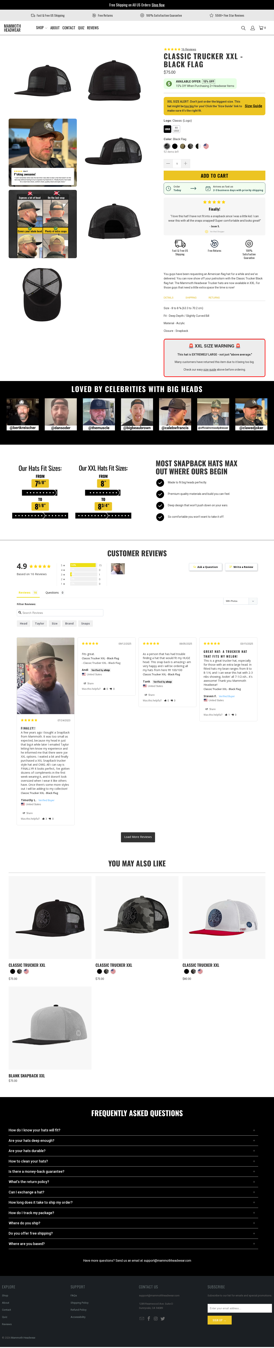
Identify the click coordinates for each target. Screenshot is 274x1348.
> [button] (138, 837)
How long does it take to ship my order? (41, 1202)
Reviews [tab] (24, 592)
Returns (214, 297)
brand (69, 623)
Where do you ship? (24, 1223)
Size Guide (253, 106)
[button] (42, 28)
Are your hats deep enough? (31, 1140)
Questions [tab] (52, 592)
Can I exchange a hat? (26, 1192)
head (23, 623)
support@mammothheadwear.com (167, 1260)
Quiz (4, 1316)
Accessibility (78, 1316)
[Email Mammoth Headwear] (142, 1319)
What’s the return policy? (29, 1182)
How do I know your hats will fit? (34, 1130)
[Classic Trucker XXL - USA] (26, 971)
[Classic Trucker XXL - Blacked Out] (12, 971)
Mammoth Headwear (23, 1337)
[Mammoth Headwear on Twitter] (163, 1319)
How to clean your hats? (28, 1161)
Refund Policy (78, 1309)
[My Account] (253, 28)
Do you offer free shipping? (31, 1233)
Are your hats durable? (27, 1151)
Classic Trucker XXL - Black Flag (39, 793)
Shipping (191, 297)
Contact (6, 1309)
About (5, 1302)
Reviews (7, 1324)
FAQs (74, 1295)
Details (169, 297)
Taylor (39, 623)
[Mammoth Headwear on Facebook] (149, 1319)
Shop (5, 1295)
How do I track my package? (31, 1213)
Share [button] (29, 813)
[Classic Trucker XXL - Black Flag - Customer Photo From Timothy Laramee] (118, 568)
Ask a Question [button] (207, 567)
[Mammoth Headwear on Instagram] (156, 1319)
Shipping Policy (79, 1302)
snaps (85, 623)
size (55, 623)
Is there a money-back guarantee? (36, 1171)
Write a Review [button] (243, 567)
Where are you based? (27, 1244)
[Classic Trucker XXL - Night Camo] (19, 971)
